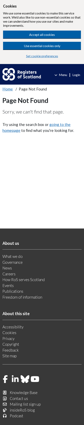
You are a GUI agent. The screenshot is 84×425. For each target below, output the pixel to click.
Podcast (16, 415)
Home (7, 89)
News (7, 268)
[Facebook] (5, 379)
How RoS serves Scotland (23, 279)
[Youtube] (35, 379)
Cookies (9, 332)
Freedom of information (22, 297)
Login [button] (76, 75)
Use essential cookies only (42, 46)
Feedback (10, 350)
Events (8, 285)
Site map (9, 355)
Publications (12, 291)
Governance (12, 262)
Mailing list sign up (25, 404)
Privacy (8, 338)
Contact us (19, 398)
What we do (12, 256)
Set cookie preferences (42, 56)
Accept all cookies (42, 34)
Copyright (10, 344)
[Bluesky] (25, 379)
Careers (8, 274)
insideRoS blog (22, 410)
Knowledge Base (24, 392)
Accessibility (12, 327)
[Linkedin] (15, 379)
